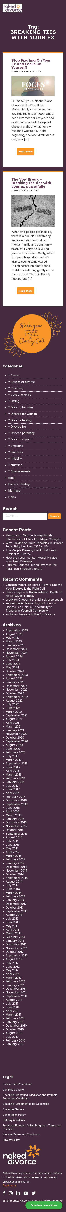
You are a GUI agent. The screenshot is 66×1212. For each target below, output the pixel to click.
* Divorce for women (22, 414)
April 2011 (12, 1011)
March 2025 (14, 641)
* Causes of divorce (21, 382)
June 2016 (13, 807)
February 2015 (15, 859)
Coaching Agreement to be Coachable (26, 1103)
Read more (9, 1185)
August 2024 (14, 656)
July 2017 (12, 785)
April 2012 (12, 974)
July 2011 (12, 1003)
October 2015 (15, 830)
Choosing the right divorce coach (40, 599)
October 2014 (15, 874)
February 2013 (15, 937)
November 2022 (16, 689)
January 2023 (15, 682)
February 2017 (15, 796)
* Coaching (15, 388)
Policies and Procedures (17, 1084)
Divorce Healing (19, 484)
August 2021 (14, 719)
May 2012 (12, 970)
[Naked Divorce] (22, 1155)
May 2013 (12, 926)
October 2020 (15, 737)
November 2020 (16, 734)
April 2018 (12, 770)
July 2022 (12, 704)
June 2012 (13, 966)
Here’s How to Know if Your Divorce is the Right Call (34, 586)
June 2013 (13, 922)
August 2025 (14, 634)
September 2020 (17, 741)
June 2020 (13, 748)
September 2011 (16, 996)
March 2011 (13, 1014)
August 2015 (14, 837)
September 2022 (17, 697)
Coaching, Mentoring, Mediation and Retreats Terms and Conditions (30, 1096)
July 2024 (12, 660)
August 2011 (14, 1000)
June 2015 (13, 844)
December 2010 (16, 1025)
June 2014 (13, 889)
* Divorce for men (20, 407)
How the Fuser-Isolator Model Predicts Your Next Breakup (32, 559)
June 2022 (13, 708)
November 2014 (16, 870)
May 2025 (12, 638)
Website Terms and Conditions (21, 1134)
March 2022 (14, 712)
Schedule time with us (44, 1205)
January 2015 (15, 863)
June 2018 (13, 767)
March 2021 (13, 726)
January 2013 (15, 940)
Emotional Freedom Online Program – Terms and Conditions (32, 1127)
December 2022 (16, 686)
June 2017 (13, 789)
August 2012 (14, 959)
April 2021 (12, 723)
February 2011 (15, 1018)
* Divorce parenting (21, 433)
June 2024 (13, 663)
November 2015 (16, 826)
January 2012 (15, 985)
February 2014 (15, 896)
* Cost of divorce (19, 394)
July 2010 (12, 1037)
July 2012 (12, 963)
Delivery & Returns (14, 1120)
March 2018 (14, 774)
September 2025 (17, 630)
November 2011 (16, 992)
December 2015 (16, 822)
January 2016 (15, 819)
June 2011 (12, 1007)
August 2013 (14, 915)
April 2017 (12, 793)
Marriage (14, 490)
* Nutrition (15, 465)
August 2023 (14, 678)
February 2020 (16, 752)
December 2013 (16, 903)
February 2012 (15, 981)
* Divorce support (20, 439)
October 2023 (15, 671)
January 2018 (15, 782)
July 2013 (12, 918)
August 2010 (14, 1033)
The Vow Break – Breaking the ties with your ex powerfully (31, 183)
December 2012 (16, 944)
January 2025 (15, 645)
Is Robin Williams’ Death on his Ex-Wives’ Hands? (34, 594)
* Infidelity (15, 458)
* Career (14, 375)
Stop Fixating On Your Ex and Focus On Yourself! (31, 64)
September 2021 (16, 715)
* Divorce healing (20, 420)
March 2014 (14, 892)
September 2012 (16, 955)
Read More (25, 151)
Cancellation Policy (14, 1114)
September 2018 (17, 763)
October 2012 (15, 951)
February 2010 (15, 1040)
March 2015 (13, 856)
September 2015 (16, 833)
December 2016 (16, 800)
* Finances (15, 452)
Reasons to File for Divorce (36, 614)
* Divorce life (17, 426)
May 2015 (12, 848)
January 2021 (15, 730)
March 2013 (13, 933)
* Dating (13, 401)
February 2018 (15, 778)
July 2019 (12, 756)
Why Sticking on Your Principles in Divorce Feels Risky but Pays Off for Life (34, 544)
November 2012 (16, 948)
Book (11, 477)
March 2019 (14, 759)
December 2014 (16, 867)
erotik (9, 599)
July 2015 (12, 841)
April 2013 (12, 929)
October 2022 (15, 693)
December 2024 (16, 649)
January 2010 (15, 1044)
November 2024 (17, 652)
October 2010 (15, 1029)
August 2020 (14, 745)
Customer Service (13, 1109)
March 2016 (14, 815)
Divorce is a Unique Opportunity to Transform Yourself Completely (29, 608)
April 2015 (12, 852)
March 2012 (13, 977)
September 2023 (17, 675)
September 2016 (17, 804)
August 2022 (14, 700)
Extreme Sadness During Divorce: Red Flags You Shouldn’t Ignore (31, 566)
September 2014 (17, 878)
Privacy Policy (11, 1139)
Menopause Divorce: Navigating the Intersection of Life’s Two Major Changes (33, 537)
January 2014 (15, 900)
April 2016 (12, 811)
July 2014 (12, 885)
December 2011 (16, 988)
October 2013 (15, 907)
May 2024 (12, 667)
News (12, 497)
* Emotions (15, 446)
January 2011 (15, 1022)
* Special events (19, 471)
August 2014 (14, 881)
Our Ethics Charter (14, 1089)
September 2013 (16, 911)
